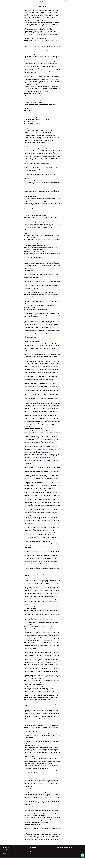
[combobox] (70, 2)
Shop (41, 1)
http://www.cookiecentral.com (42, 368)
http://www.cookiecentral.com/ (52, 348)
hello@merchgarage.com (30, 29)
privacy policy (49, 227)
